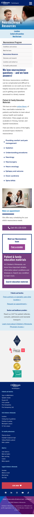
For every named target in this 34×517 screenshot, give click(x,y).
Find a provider (17, 247)
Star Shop (4, 477)
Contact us (28, 499)
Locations (17, 31)
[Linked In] (11, 492)
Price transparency (6, 405)
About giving (5, 475)
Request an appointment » (17, 304)
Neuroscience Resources (10, 54)
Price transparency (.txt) (8, 407)
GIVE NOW (15, 485)
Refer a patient (5, 442)
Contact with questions (17, 34)
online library (22, 106)
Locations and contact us (10, 62)
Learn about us (5, 451)
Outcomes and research (10, 58)
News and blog (5, 456)
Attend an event (6, 473)
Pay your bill (5, 400)
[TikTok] (28, 492)
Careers (4, 459)
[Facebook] (6, 492)
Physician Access (6, 435)
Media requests (5, 461)
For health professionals (10, 66)
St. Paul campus (6, 426)
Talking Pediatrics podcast (8, 440)
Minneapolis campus (7, 423)
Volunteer (4, 470)
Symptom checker (6, 397)
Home (3, 8)
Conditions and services (10, 47)
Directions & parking (7, 421)
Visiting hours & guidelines (9, 419)
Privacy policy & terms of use (15, 499)
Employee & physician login (9, 437)
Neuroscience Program (11, 8)
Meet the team (17, 36)
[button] (30, 3)
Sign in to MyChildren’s (7, 395)
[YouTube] (22, 492)
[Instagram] (17, 492)
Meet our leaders (6, 454)
